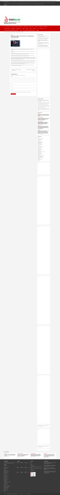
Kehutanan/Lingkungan (6, 476)
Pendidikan (27, 28)
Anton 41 (42, 116)
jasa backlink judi (39, 102)
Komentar (12, 76)
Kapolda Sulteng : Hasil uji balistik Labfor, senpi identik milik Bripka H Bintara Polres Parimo (43, 109)
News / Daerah (15, 26)
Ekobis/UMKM (39, 121)
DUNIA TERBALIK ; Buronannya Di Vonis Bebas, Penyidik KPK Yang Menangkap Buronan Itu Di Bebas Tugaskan (44, 101)
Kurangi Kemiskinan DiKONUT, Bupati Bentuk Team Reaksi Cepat (11, 30)
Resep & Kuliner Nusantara (7, 28)
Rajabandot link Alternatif (40, 108)
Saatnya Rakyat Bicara (10, 23)
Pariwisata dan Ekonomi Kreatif (41, 151)
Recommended (34, 28)
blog (38, 140)
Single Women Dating (40, 157)
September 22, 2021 (13, 38)
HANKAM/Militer (45, 26)
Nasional (12, 26)
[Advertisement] (30, 10)
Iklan (45, 28)
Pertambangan (40, 26)
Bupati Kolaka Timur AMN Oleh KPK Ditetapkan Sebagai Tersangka (16, 70)
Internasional (8, 26)
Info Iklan (21, 30)
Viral (4, 26)
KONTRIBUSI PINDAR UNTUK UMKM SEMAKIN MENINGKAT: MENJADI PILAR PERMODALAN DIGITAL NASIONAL (43, 40)
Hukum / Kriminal (20, 26)
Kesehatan (23, 28)
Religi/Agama (36, 26)
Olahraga (31, 28)
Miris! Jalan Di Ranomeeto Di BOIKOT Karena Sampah (29, 30)
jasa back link (39, 104)
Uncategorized (41, 28)
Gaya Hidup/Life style (18, 28)
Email (11, 86)
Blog (30, 462)
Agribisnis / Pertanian (31, 26)
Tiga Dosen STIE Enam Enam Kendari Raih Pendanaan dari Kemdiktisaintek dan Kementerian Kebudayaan (43, 119)
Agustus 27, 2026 (39, 116)
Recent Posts (40, 112)
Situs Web (12, 89)
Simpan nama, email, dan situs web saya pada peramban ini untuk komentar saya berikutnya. (21, 92)
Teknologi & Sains (25, 26)
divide (38, 106)
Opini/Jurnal (5, 480)
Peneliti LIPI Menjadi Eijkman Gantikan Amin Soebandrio (30, 70)
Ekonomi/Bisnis (13, 28)
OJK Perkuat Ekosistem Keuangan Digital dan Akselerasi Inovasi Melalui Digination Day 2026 (43, 115)
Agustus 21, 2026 (45, 457)
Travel (38, 28)
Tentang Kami (37, 30)
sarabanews (16, 38)
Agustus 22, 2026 (39, 124)
